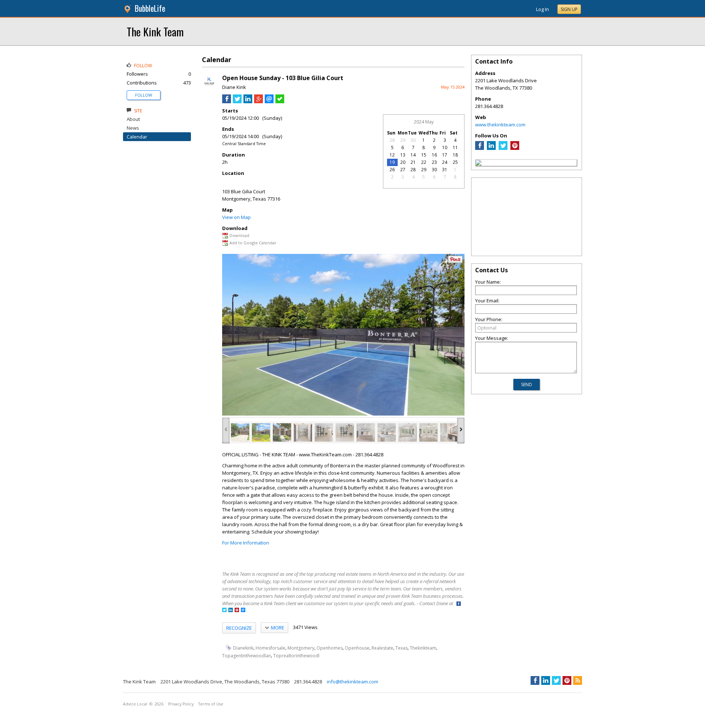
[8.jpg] (387, 432)
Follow (143, 95)
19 (392, 162)
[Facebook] (479, 148)
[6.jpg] (345, 432)
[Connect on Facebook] (458, 604)
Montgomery (301, 648)
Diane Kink (234, 87)
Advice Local (135, 704)
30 (413, 140)
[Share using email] (269, 101)
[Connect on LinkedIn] (230, 610)
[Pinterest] (514, 148)
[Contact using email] (243, 610)
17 (444, 155)
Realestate (382, 648)
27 (402, 169)
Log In (542, 9)
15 (423, 155)
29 (402, 140)
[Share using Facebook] (226, 101)
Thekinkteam (423, 648)
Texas (401, 648)
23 (434, 162)
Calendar (137, 136)
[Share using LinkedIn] (247, 101)
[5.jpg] (324, 432)
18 (455, 155)
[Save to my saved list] (279, 101)
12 (392, 155)
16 (434, 155)
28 (392, 140)
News (133, 128)
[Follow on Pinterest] (237, 610)
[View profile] (209, 87)
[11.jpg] (449, 432)
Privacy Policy (181, 704)
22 (423, 162)
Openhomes (330, 648)
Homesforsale (270, 648)
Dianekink (243, 648)
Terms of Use (210, 704)
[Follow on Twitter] (224, 610)
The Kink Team (155, 31)
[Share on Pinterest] (455, 261)
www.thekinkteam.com (500, 124)
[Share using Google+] (258, 101)
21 (413, 162)
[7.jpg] (366, 432)
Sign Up (569, 9)
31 (444, 169)
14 (413, 155)
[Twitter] (503, 148)
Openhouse (357, 648)
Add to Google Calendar (252, 242)
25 (455, 162)
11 (455, 147)
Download (239, 235)
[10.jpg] (428, 432)
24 (444, 162)
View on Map (236, 217)
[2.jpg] (261, 432)
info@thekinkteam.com (352, 681)
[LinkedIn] (491, 148)
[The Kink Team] (478, 164)
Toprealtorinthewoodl (296, 656)
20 (402, 162)
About (133, 119)
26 (392, 169)
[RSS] (577, 680)
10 (444, 147)
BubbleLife (150, 8)
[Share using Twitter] (237, 101)
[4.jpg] (303, 432)
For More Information (245, 542)
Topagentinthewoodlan (246, 656)
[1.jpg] (240, 432)
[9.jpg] (407, 432)
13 (402, 155)
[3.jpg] (282, 432)
